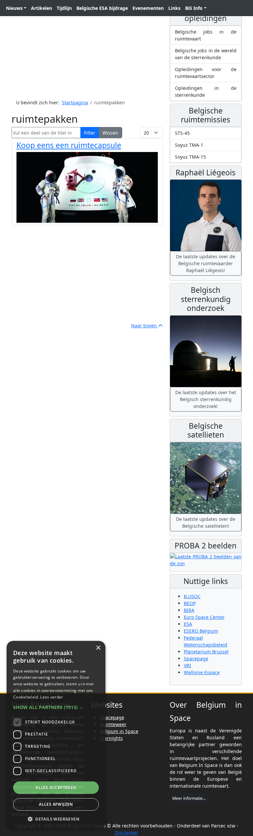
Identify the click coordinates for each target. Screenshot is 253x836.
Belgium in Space (119, 731)
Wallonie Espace (202, 672)
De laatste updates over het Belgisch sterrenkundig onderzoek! (205, 399)
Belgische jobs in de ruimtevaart (206, 35)
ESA (188, 624)
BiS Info (194, 8)
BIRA (189, 610)
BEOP (190, 603)
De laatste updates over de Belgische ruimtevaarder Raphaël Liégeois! (205, 263)
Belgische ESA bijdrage (102, 8)
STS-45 (182, 133)
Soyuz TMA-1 (189, 145)
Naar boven (144, 325)
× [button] (98, 648)
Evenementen (148, 8)
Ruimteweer (113, 724)
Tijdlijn (64, 8)
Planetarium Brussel (206, 651)
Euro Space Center (204, 617)
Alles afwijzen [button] (56, 804)
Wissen (110, 133)
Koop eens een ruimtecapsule (68, 145)
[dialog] (56, 735)
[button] (56, 707)
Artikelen (41, 8)
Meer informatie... (189, 798)
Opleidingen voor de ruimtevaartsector (206, 72)
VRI (187, 665)
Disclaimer (126, 832)
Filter (89, 133)
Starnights (111, 738)
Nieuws (14, 8)
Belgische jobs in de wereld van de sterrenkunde (206, 54)
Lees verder (51, 697)
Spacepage (196, 658)
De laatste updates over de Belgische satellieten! (205, 522)
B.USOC (192, 596)
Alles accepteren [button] (56, 787)
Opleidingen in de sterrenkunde (206, 91)
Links (174, 8)
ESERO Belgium (201, 631)
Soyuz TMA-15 (190, 157)
